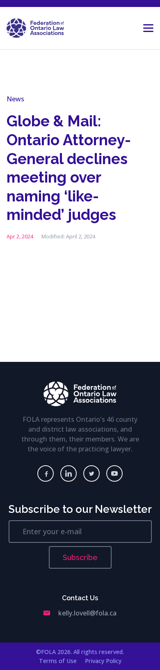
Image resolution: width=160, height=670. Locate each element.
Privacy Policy (103, 661)
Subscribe (80, 557)
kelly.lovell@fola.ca (87, 612)
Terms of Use (58, 661)
